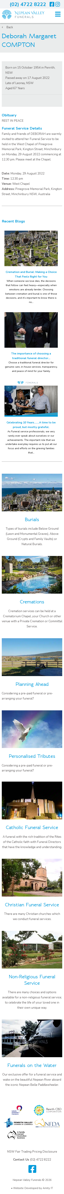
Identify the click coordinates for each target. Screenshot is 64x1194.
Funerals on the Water (32, 1065)
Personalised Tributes (32, 756)
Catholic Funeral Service (32, 827)
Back (9, 27)
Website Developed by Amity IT (33, 1188)
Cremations (32, 602)
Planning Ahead (32, 684)
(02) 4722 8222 (28, 4)
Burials (32, 519)
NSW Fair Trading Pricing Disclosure (32, 1152)
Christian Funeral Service (32, 905)
